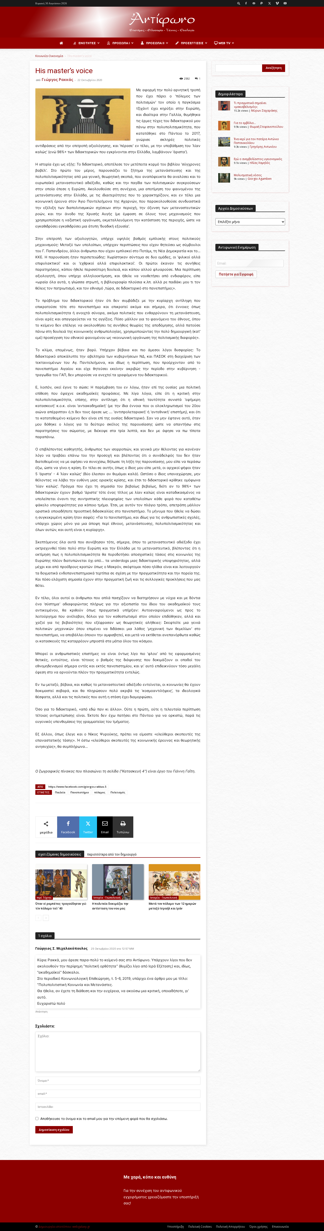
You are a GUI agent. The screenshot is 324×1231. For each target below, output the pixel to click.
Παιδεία (60, 792)
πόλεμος (99, 792)
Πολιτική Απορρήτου (230, 1227)
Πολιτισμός (118, 792)
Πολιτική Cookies (200, 1227)
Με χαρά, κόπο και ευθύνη (150, 1176)
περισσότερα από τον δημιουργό (112, 854)
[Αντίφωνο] (162, 22)
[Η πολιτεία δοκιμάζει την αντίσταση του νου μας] (118, 882)
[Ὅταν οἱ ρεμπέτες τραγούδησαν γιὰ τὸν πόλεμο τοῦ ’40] (61, 882)
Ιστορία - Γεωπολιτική (106, 897)
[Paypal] (261, 3)
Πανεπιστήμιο (79, 792)
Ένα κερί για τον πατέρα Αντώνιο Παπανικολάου (256, 141)
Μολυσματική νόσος (248, 175)
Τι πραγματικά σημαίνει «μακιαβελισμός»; (250, 105)
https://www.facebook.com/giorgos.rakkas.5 (77, 786)
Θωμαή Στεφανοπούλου (266, 127)
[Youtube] (285, 3)
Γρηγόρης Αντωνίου (263, 147)
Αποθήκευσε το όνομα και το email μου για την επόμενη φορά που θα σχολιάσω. (104, 1119)
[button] (238, 3)
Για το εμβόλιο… (245, 123)
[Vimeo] (277, 3)
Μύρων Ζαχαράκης (264, 111)
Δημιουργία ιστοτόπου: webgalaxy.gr (64, 1227)
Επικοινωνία (280, 1227)
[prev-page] (38, 918)
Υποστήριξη (175, 1227)
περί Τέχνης (44, 897)
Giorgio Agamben (260, 179)
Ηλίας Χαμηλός (260, 163)
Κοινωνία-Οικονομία (49, 56)
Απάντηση (41, 1011)
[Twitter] (269, 3)
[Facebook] (246, 3)
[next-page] (46, 918)
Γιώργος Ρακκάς (57, 79)
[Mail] (253, 3)
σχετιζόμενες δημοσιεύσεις (59, 854)
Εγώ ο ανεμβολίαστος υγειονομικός (258, 159)
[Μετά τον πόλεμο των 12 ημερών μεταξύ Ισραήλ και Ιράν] (174, 882)
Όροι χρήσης (259, 1227)
